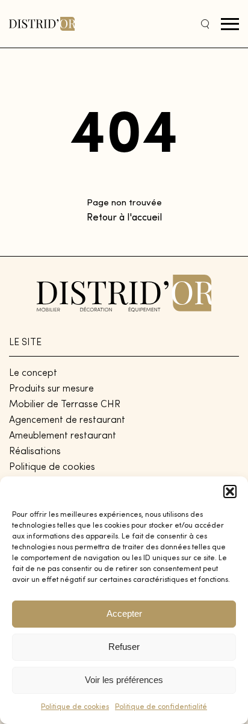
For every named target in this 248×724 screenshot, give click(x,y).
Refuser (124, 646)
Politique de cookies (75, 707)
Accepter (124, 613)
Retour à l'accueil (124, 218)
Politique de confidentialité (161, 707)
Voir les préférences (124, 680)
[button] (230, 491)
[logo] (42, 24)
